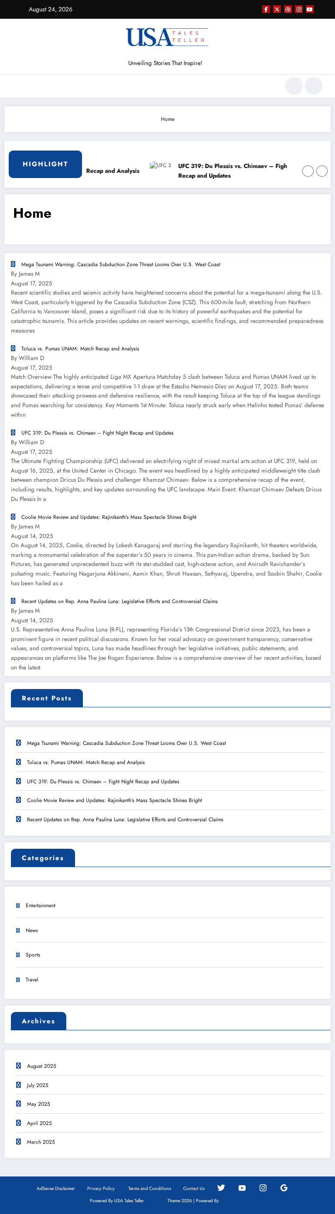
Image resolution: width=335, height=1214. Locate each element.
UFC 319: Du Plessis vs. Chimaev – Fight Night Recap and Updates (234, 171)
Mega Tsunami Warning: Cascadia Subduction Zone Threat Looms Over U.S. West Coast (126, 743)
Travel (32, 980)
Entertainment (40, 905)
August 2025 (41, 1066)
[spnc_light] (313, 86)
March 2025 (41, 1142)
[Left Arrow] (308, 171)
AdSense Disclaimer (56, 1188)
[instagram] (299, 9)
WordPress (155, 1200)
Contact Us (194, 1188)
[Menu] (16, 86)
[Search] (294, 86)
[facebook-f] (266, 9)
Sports (33, 955)
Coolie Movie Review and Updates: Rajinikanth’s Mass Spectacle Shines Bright (114, 800)
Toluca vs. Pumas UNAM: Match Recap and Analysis (86, 762)
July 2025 (37, 1085)
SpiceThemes (232, 1200)
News (32, 930)
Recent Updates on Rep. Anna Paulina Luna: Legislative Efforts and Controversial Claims (125, 819)
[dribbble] (288, 9)
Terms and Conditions (149, 1188)
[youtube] (310, 9)
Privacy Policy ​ (101, 1188)
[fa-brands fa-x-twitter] (277, 9)
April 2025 (39, 1123)
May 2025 (38, 1104)
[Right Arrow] (322, 171)
